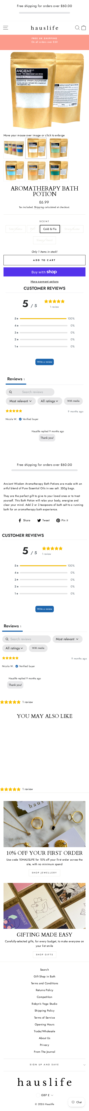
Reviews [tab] (16, 379)
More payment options (45, 281)
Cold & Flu (50, 229)
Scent (44, 221)
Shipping (39, 207)
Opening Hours (44, 1024)
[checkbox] (73, 401)
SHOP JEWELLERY (44, 872)
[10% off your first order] (44, 824)
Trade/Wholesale (44, 1031)
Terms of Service (44, 1017)
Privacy (44, 1045)
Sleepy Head (44, 240)
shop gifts (44, 954)
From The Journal (44, 1052)
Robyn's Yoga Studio (44, 1004)
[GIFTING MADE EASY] (44, 906)
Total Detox (15, 229)
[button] (44, 318)
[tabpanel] (44, 419)
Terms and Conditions (44, 983)
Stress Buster (72, 229)
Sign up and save (44, 1064)
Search (44, 969)
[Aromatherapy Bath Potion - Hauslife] (44, 131)
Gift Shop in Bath (44, 976)
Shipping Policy (44, 1010)
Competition (44, 997)
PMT (32, 229)
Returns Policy (44, 990)
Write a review (44, 362)
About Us (44, 1038)
